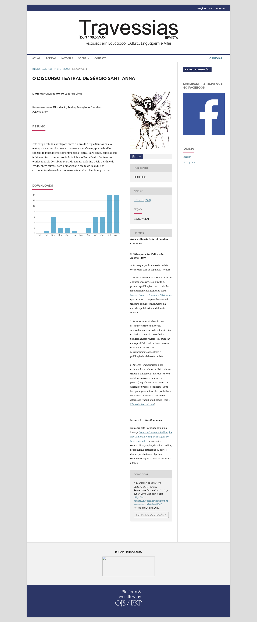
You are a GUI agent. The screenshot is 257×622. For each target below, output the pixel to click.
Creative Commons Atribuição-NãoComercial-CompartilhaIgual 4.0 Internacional (151, 437)
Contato (100, 58)
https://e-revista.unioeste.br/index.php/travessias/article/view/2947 (151, 501)
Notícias (67, 58)
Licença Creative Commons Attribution (151, 295)
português (189, 162)
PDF (138, 156)
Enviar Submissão (197, 69)
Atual (36, 58)
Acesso (220, 8)
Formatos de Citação (150, 514)
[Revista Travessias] (204, 134)
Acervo (51, 58)
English (187, 156)
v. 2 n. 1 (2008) (62, 68)
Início (36, 68)
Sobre (82, 58)
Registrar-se (204, 8)
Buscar (217, 58)
